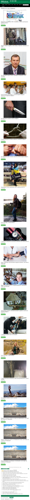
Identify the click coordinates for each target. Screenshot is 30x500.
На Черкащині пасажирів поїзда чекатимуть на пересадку (9, 475)
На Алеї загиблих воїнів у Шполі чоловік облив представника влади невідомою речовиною (13, 482)
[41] (20, 467)
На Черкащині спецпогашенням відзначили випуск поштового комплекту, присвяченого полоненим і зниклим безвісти (15, 481)
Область (9, 4)
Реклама (3, 6)
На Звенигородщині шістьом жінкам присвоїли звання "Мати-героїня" (11, 471)
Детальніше (3, 25)
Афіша (27, 4)
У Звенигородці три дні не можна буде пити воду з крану (9, 474)
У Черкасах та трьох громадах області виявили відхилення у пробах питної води (12, 472)
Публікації (24, 4)
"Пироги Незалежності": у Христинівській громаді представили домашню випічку (12, 483)
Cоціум (15, 4)
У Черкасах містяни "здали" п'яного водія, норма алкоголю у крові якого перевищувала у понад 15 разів (15, 473)
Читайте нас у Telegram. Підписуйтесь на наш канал (10, 470)
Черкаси (6, 4)
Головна (3, 4)
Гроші (12, 4)
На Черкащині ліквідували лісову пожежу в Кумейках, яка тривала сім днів (11, 476)
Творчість (20, 4)
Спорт (17, 4)
